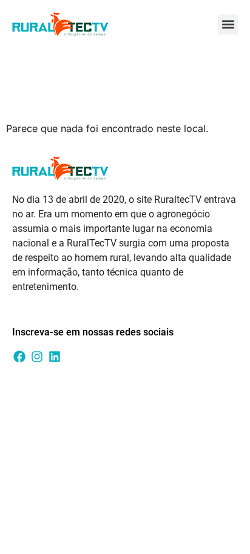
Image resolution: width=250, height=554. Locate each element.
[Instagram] (37, 356)
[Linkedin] (54, 356)
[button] (228, 25)
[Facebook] (19, 356)
